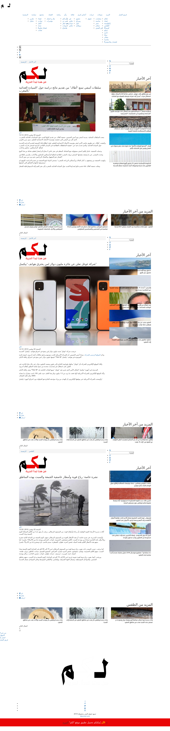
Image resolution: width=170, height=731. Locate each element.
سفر (97, 23)
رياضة (59, 14)
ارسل (23, 204)
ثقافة (72, 14)
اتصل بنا (2, 637)
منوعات (99, 14)
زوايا (105, 35)
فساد (106, 21)
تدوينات (64, 25)
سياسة (34, 14)
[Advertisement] (62, 182)
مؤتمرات (50, 21)
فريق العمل (123, 14)
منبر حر (65, 21)
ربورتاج (78, 21)
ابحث (132, 63)
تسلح (106, 30)
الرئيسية (25, 14)
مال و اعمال (51, 18)
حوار (77, 23)
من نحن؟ (3, 633)
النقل (39, 23)
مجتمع (42, 14)
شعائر (98, 25)
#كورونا (106, 28)
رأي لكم (65, 18)
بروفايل (78, 25)
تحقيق (78, 18)
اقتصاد (50, 14)
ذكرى (106, 32)
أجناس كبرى (82, 14)
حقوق (90, 18)
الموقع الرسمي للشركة (93, 355)
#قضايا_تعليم (42, 28)
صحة (39, 25)
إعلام (106, 18)
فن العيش (99, 28)
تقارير (32, 18)
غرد (22, 200)
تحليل (32, 21)
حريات (92, 14)
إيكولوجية (107, 23)
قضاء (39, 18)
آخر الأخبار (32, 62)
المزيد (108, 14)
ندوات (71, 23)
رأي (65, 14)
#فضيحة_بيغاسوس (110, 42)
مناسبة (98, 21)
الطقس (106, 25)
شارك (22, 202)
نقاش (71, 21)
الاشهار (2, 635)
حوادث (40, 21)
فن (70, 18)
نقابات (40, 30)
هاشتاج (64, 28)
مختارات (98, 18)
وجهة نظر (65, 23)
